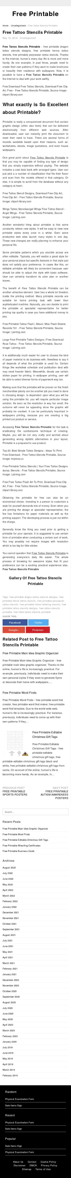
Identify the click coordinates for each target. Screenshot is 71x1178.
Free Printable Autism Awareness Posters (54, 794)
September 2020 (11, 996)
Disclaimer (20, 1165)
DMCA (33, 1165)
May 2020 (8, 1019)
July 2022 (8, 873)
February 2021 (10, 968)
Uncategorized (28, 37)
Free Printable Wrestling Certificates (21, 845)
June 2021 (8, 946)
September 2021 (11, 929)
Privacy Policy (49, 1165)
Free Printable (35, 13)
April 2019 (8, 1064)
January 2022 (10, 906)
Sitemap (26, 1169)
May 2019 (8, 1058)
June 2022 (8, 878)
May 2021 (8, 951)
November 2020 (11, 985)
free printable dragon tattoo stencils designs (33, 597)
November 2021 (11, 918)
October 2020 (10, 991)
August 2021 (9, 935)
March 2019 (9, 1069)
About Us (18, 1161)
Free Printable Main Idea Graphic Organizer (31, 653)
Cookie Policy (48, 1161)
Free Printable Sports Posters (15, 792)
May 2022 (8, 884)
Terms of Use (43, 1169)
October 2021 (10, 923)
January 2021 (10, 974)
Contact (32, 1161)
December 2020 (11, 980)
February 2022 (10, 901)
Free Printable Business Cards (19, 851)
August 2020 (9, 1002)
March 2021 (9, 963)
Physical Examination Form (19, 1099)
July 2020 (8, 1008)
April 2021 (8, 957)
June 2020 (8, 1013)
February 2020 (10, 1036)
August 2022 (9, 867)
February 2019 (10, 1075)
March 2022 (9, 895)
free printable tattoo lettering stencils (40, 604)
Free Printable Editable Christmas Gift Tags (25, 839)
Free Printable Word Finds (19, 693)
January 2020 (10, 1041)
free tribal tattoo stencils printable (32, 612)
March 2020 (9, 1030)
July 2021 (8, 940)
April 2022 (8, 890)
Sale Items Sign (13, 1105)
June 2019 (8, 1052)
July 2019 (8, 1047)
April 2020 (8, 1024)
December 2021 (11, 912)
